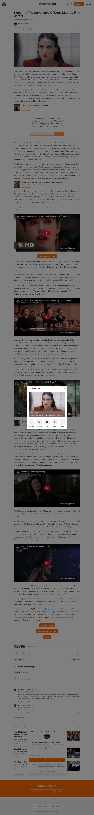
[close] (64, 388)
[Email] (47, 422)
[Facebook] (39, 422)
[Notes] (55, 422)
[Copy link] (32, 422)
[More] (62, 422)
